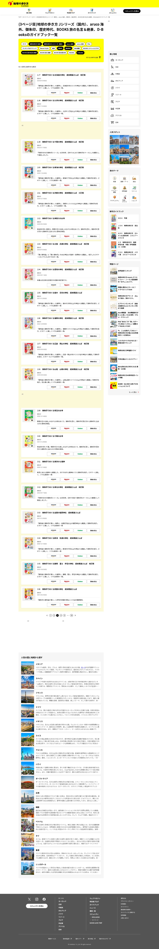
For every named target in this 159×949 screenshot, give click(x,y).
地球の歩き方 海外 (35, 44)
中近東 (117, 108)
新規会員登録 (96, 917)
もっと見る (133, 392)
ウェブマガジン (49, 13)
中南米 (117, 74)
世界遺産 (124, 191)
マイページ (95, 920)
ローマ (83, 667)
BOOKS (71, 53)
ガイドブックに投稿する (128, 912)
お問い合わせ (125, 918)
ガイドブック (92, 13)
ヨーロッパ (119, 60)
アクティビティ (114, 200)
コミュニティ (113, 13)
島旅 (53, 48)
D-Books (80, 53)
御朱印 (60, 48)
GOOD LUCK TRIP (96, 923)
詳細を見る (93, 93)
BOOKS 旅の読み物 (60, 53)
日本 (116, 122)
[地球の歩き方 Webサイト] (18, 3)
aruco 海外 (70, 44)
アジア (117, 102)
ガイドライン (125, 907)
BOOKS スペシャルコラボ (91, 48)
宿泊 (134, 181)
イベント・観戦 (114, 191)
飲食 (114, 181)
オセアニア (119, 81)
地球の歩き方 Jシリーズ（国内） (53, 44)
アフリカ (118, 115)
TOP (19, 17)
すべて (24, 44)
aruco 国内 (80, 44)
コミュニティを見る (132, 11)
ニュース (93, 908)
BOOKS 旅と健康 (45, 53)
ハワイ (117, 88)
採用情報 (123, 915)
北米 (116, 67)
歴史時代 (68, 48)
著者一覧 (93, 911)
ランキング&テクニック (29, 48)
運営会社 (123, 898)
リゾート (118, 95)
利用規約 (123, 904)
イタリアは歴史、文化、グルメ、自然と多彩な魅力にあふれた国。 (58, 667)
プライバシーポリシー (127, 901)
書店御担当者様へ (126, 909)
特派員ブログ (71, 13)
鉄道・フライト (124, 200)
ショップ (134, 200)
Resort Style (44, 48)
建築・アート (124, 181)
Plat (89, 44)
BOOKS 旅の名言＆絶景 (29, 53)
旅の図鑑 (77, 48)
